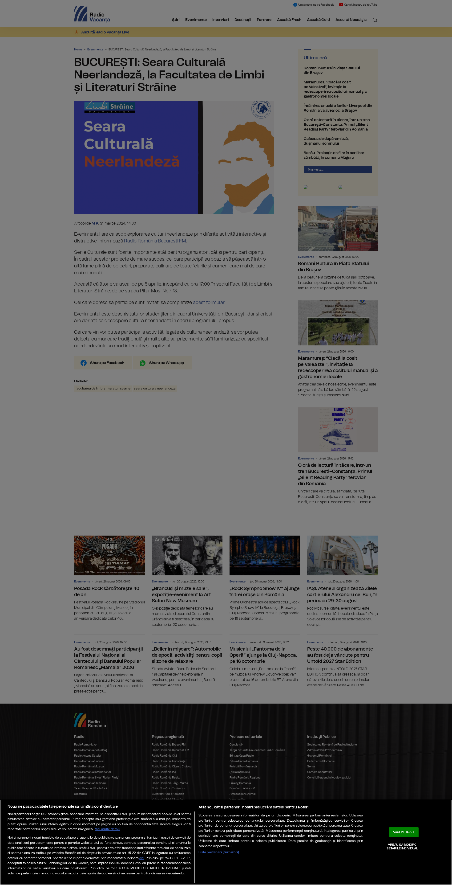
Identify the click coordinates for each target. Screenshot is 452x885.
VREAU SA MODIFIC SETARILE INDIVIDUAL (402, 846)
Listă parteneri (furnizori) (218, 852)
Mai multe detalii (107, 829)
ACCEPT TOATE (404, 832)
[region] (226, 842)
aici (141, 858)
